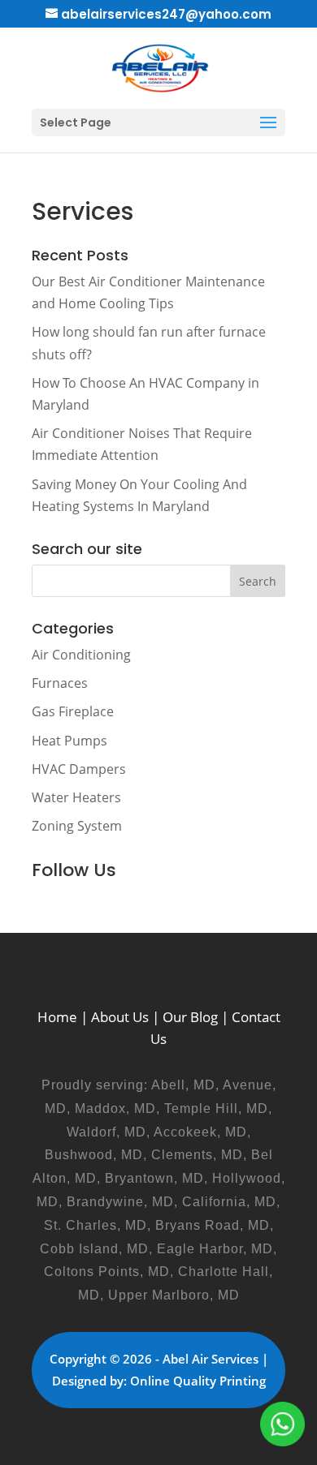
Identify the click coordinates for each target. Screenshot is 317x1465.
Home (57, 1016)
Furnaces (60, 683)
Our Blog (190, 1016)
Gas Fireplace (73, 711)
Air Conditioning (81, 655)
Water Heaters (76, 797)
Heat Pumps (69, 741)
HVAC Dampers (79, 769)
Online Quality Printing (198, 1381)
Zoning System (77, 826)
